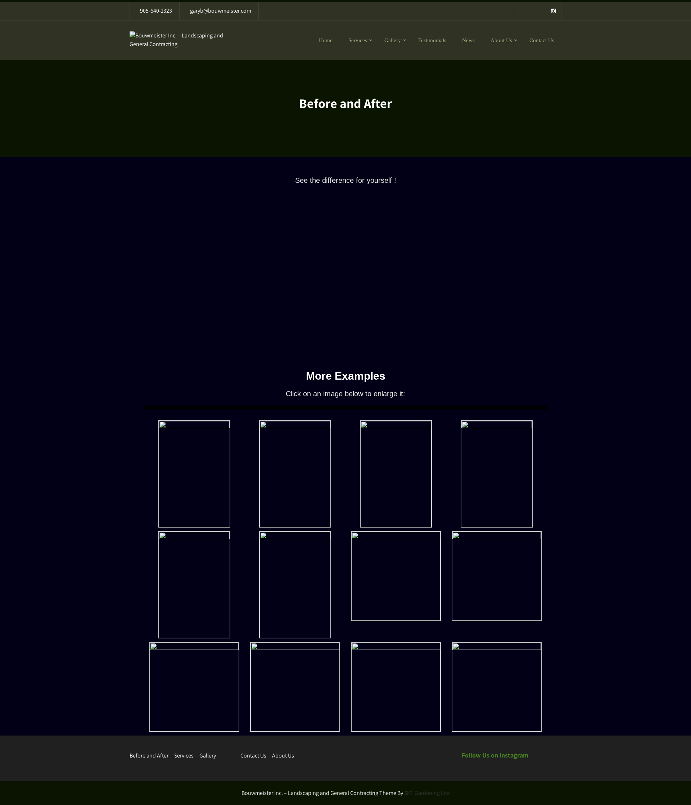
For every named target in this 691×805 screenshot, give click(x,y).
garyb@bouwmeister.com (220, 10)
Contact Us (541, 40)
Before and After (149, 755)
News (468, 40)
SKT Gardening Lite (427, 793)
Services (357, 40)
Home (326, 40)
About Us (501, 40)
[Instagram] (553, 11)
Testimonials (432, 40)
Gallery (392, 40)
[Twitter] (521, 11)
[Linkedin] (537, 11)
